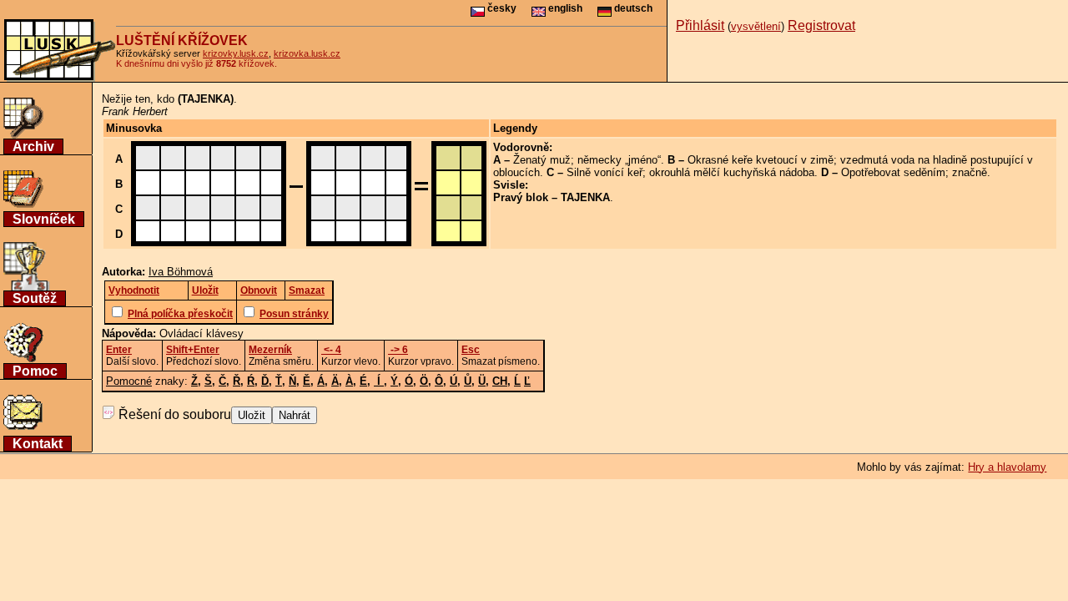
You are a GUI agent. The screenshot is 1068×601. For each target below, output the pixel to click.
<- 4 (331, 350)
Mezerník (270, 350)
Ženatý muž (542, 160)
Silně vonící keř (604, 172)
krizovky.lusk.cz (236, 53)
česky (500, 8)
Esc (470, 350)
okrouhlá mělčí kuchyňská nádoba (731, 172)
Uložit (251, 415)
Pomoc (35, 371)
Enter (119, 350)
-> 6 (398, 350)
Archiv (33, 146)
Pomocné (129, 381)
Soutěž (35, 298)
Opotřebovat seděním (893, 172)
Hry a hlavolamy (1007, 467)
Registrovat (821, 25)
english (564, 8)
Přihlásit (700, 25)
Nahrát (294, 415)
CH (499, 381)
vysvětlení (756, 26)
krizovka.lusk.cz (307, 53)
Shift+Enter (192, 350)
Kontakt (38, 444)
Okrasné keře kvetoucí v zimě (761, 160)
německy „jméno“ (619, 160)
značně (969, 172)
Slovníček (44, 219)
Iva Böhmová (181, 271)
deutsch (632, 8)
